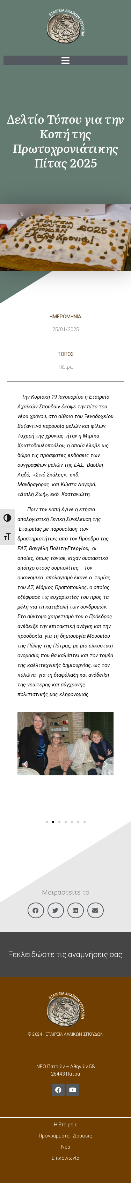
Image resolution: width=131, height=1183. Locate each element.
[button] (25, 763)
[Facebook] (58, 1090)
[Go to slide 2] (53, 822)
